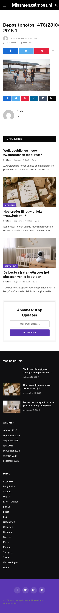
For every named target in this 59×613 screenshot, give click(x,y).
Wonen (6, 567)
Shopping (8, 552)
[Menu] (5, 5)
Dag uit (7, 496)
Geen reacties (12, 43)
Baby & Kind (10, 266)
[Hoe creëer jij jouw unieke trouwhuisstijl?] (29, 192)
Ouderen (7, 532)
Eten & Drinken (10, 501)
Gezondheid (9, 522)
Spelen (6, 557)
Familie (6, 507)
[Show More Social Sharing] (53, 51)
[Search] (56, 5)
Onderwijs (8, 527)
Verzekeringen (10, 562)
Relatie (7, 547)
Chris (15, 38)
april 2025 (8, 445)
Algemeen (10, 205)
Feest (6, 512)
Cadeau (7, 491)
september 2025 (11, 435)
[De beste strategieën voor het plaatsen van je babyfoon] (29, 253)
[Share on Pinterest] (41, 51)
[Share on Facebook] (10, 51)
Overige (7, 537)
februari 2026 (10, 430)
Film (5, 517)
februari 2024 (10, 456)
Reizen (6, 542)
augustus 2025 (11, 440)
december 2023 (11, 461)
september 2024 (11, 450)
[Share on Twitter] (26, 51)
